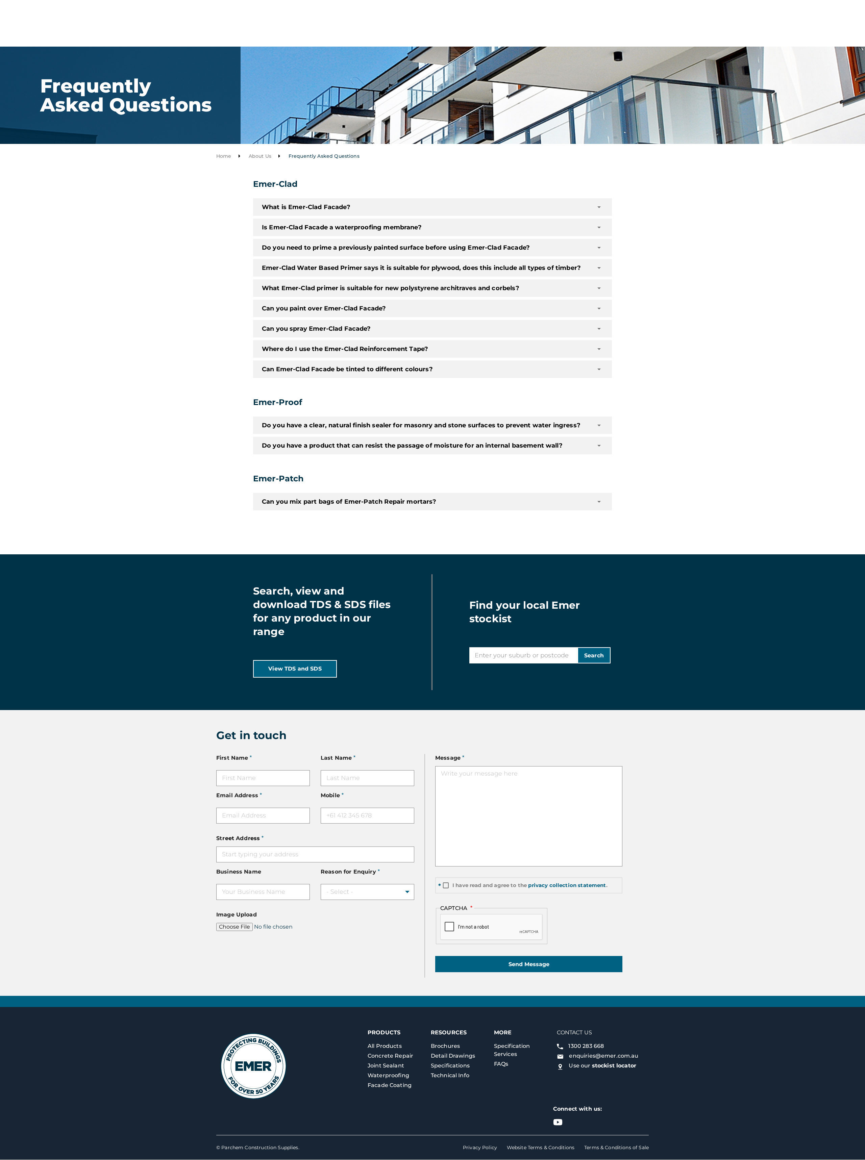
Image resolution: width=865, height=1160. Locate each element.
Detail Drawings (453, 1056)
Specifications (450, 1065)
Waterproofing (388, 1075)
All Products (385, 1046)
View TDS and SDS (294, 668)
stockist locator (614, 1065)
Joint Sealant (386, 1065)
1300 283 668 (586, 1046)
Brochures (445, 1046)
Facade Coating (390, 1085)
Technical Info (450, 1075)
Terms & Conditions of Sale (616, 1147)
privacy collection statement (567, 885)
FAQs (501, 1064)
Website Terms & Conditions (541, 1147)
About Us (260, 156)
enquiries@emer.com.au (603, 1056)
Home (223, 156)
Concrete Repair (390, 1056)
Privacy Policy (480, 1147)
